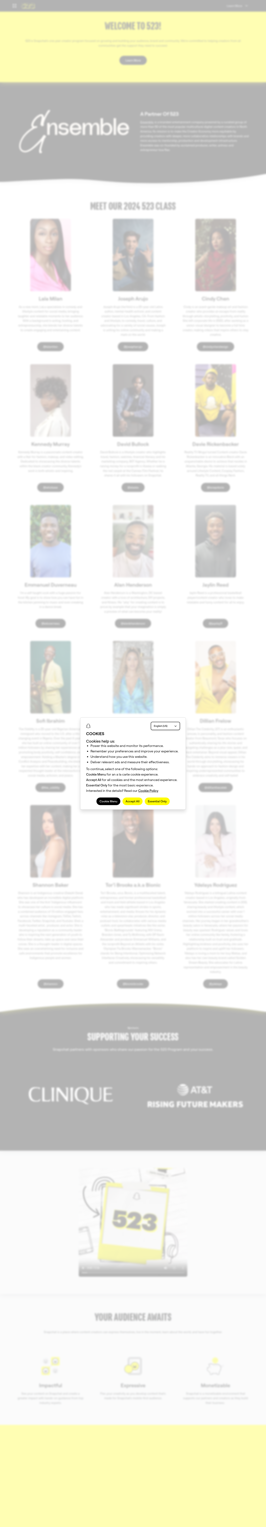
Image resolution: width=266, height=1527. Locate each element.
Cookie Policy (148, 791)
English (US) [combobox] (160, 726)
